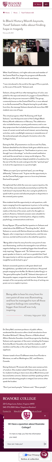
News (15, 13)
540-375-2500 (9, 407)
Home (7, 13)
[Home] (12, 4)
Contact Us (7, 411)
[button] (26, 444)
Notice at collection (30, 459)
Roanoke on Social (34, 411)
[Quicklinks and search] (46, 4)
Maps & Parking (19, 411)
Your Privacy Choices (37, 455)
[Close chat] (45, 416)
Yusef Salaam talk (27, 13)
